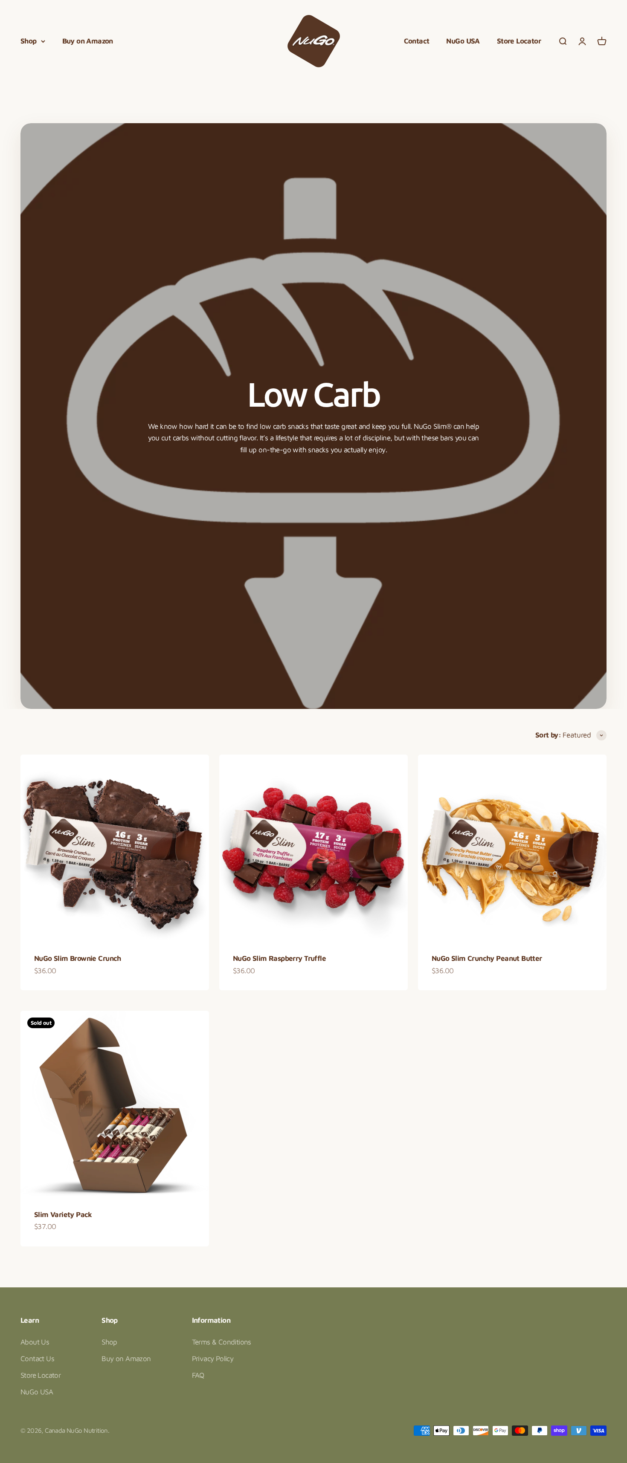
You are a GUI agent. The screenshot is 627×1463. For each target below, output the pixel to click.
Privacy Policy (213, 1358)
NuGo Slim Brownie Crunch (77, 958)
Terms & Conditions (221, 1342)
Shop (28, 41)
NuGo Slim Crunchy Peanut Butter (487, 958)
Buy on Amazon (87, 41)
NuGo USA (462, 41)
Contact (417, 41)
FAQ (198, 1375)
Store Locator (519, 41)
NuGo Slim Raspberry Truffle (279, 958)
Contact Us (37, 1358)
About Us (34, 1342)
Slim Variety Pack (63, 1214)
